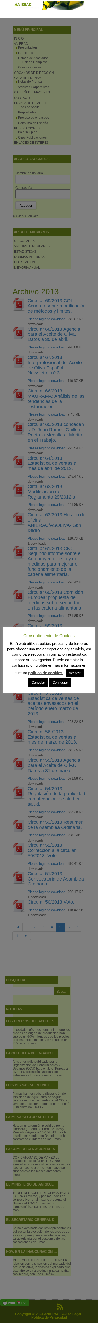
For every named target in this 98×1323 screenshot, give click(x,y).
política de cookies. (45, 673)
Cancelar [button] (38, 682)
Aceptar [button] (74, 673)
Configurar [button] (60, 682)
